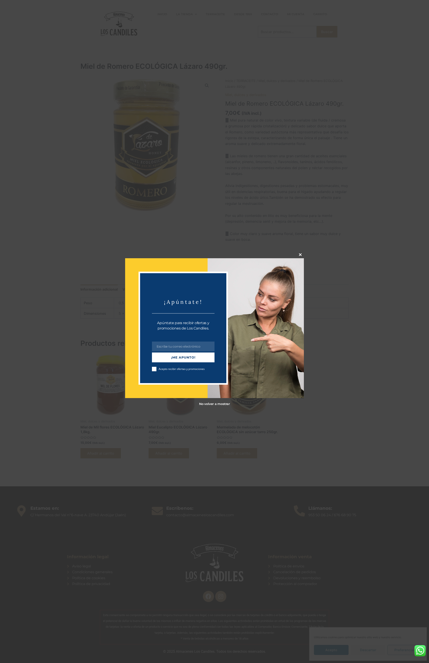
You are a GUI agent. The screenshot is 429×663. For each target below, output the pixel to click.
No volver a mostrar (214, 404)
